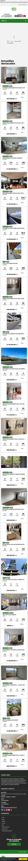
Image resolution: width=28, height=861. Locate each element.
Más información (9, 859)
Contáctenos (5, 829)
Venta (3, 819)
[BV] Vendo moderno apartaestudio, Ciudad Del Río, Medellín (14, 509)
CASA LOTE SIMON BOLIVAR (10, 263)
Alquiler (3, 821)
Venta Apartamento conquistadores (14, 474)
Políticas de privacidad (7, 830)
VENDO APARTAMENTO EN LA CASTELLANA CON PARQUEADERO (14, 439)
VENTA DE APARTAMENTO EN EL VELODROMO (14, 404)
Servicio (3, 823)
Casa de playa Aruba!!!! (9, 614)
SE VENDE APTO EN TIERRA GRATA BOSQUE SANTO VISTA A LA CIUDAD (14, 228)
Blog (3, 825)
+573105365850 (8, 15)
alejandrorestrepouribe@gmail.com (9, 807)
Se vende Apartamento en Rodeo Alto (14, 87)
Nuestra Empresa (6, 827)
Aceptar (23, 859)
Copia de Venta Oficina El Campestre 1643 (14, 579)
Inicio (3, 817)
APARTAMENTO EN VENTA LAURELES (12, 158)
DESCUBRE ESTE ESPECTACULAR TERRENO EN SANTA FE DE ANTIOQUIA (14, 368)
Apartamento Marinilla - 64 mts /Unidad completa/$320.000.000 (14, 685)
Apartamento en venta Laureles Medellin (14, 649)
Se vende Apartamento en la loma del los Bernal (14, 755)
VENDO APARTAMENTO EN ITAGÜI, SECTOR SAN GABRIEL (14, 123)
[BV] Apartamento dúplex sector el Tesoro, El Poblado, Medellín (14, 193)
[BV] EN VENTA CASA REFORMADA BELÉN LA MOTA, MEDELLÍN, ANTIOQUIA (14, 544)
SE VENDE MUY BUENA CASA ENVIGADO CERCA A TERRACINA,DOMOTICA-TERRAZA (14, 333)
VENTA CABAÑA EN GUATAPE (10, 720)
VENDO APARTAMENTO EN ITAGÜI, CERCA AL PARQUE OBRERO (14, 298)
